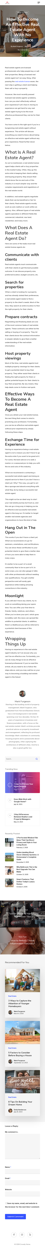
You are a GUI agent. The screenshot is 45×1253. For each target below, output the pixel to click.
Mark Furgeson (18, 46)
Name (8, 1167)
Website (8, 1190)
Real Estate (22, 13)
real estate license (22, 81)
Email (8, 1178)
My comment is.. (11, 1132)
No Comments (22, 50)
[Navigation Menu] (39, 3)
